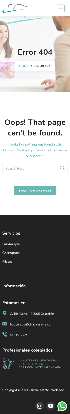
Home (23, 66)
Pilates (7, 261)
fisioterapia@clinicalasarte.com (31, 324)
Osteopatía (11, 253)
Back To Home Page (35, 190)
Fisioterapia (11, 244)
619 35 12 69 (18, 335)
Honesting (9, 396)
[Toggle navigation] (61, 8)
